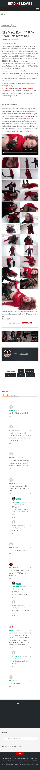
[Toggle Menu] (37, 9)
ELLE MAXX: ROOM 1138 (9, 88)
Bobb (11, 630)
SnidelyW (12, 568)
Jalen (21, 371)
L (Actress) (29, 371)
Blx (10, 681)
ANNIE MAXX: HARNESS (26, 88)
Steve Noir (6, 40)
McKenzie (21, 375)
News (13, 25)
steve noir (15, 502)
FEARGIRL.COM (16, 96)
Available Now (6, 25)
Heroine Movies (20, 4)
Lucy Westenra (10, 375)
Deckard (22, 504)
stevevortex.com (30, 76)
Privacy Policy (34, 758)
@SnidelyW (15, 592)
